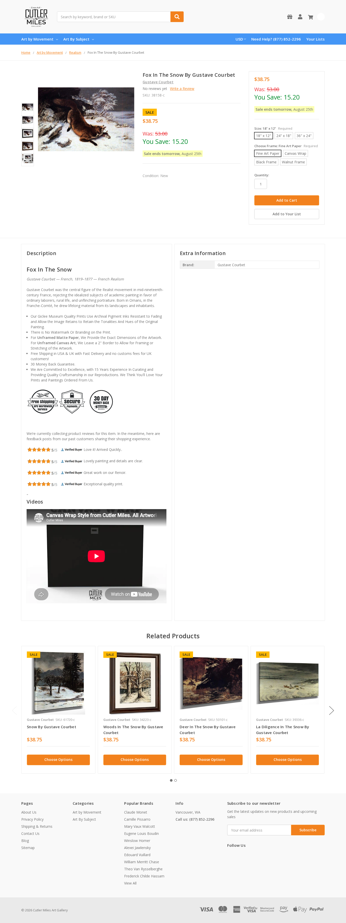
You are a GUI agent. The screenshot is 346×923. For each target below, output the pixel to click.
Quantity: (261, 175)
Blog (25, 840)
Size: (273, 128)
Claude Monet (135, 812)
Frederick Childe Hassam (144, 876)
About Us (28, 812)
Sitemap (28, 847)
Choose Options (58, 759)
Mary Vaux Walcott (139, 826)
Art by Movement (37, 39)
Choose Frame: (286, 146)
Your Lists (315, 39)
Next (331, 710)
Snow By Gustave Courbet (51, 726)
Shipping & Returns (36, 826)
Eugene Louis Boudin (141, 833)
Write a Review (182, 88)
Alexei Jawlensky (137, 847)
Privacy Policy (32, 819)
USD (239, 39)
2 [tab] (175, 780)
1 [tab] (171, 780)
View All (130, 883)
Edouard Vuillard (137, 854)
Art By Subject (76, 39)
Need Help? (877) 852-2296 (276, 39)
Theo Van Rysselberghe (143, 869)
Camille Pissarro (137, 819)
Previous (14, 710)
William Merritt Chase (141, 861)
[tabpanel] (58, 709)
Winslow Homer (137, 840)
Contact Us (30, 833)
